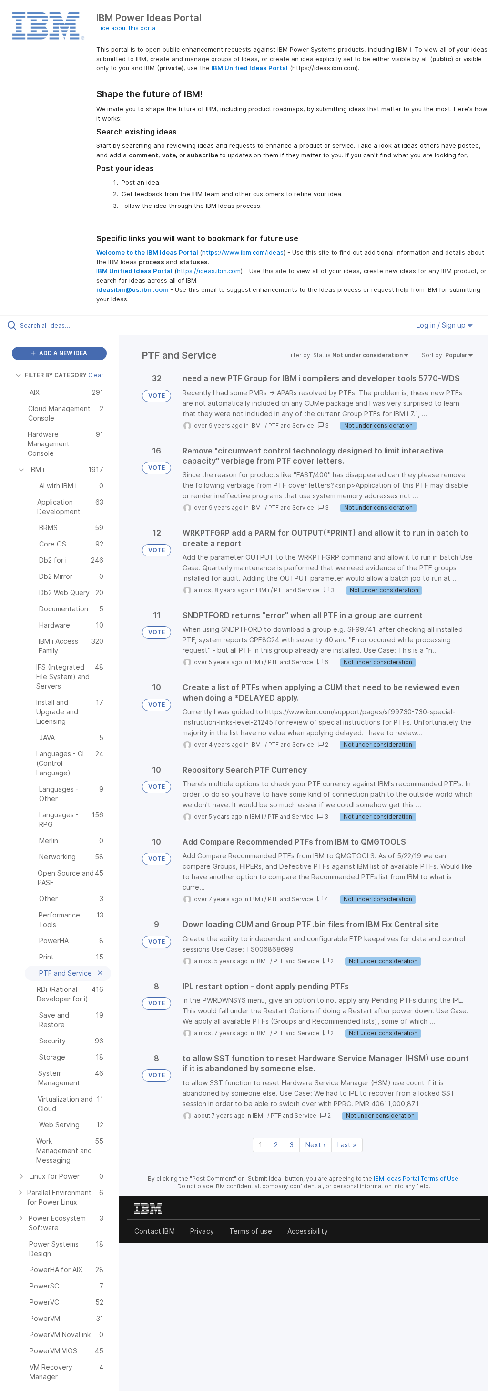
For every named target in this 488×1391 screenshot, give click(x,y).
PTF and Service (291, 425)
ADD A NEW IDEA (62, 353)
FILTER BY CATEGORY (56, 375)
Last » (346, 1145)
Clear (95, 375)
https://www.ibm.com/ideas (243, 252)
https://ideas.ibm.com (209, 271)
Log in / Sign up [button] (442, 325)
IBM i (257, 425)
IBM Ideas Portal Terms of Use (416, 1178)
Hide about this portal (126, 27)
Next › (315, 1145)
